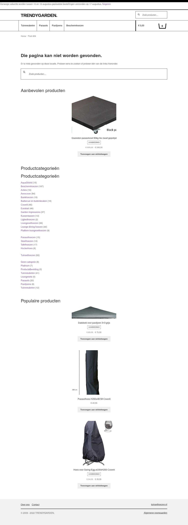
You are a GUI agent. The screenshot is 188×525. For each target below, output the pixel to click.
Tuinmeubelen (28, 25)
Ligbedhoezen (28, 219)
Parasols (43, 25)
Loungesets (26, 277)
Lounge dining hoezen (32, 227)
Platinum (25, 265)
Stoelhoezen (27, 241)
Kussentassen (28, 216)
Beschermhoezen (75, 25)
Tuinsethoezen (28, 255)
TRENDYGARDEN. (39, 15)
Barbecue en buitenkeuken (34, 201)
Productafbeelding (30, 269)
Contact (35, 504)
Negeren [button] (106, 4)
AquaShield (26, 182)
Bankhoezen (27, 197)
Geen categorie (28, 262)
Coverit (24, 205)
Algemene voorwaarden (155, 513)
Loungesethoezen (29, 223)
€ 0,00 (150, 25)
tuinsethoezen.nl (159, 504)
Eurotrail (25, 208)
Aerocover (26, 193)
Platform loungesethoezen (33, 230)
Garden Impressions (30, 212)
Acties (24, 190)
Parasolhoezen (28, 237)
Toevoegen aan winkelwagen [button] (94, 154)
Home (23, 36)
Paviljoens (57, 25)
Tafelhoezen (27, 245)
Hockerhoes (27, 248)
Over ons (25, 504)
